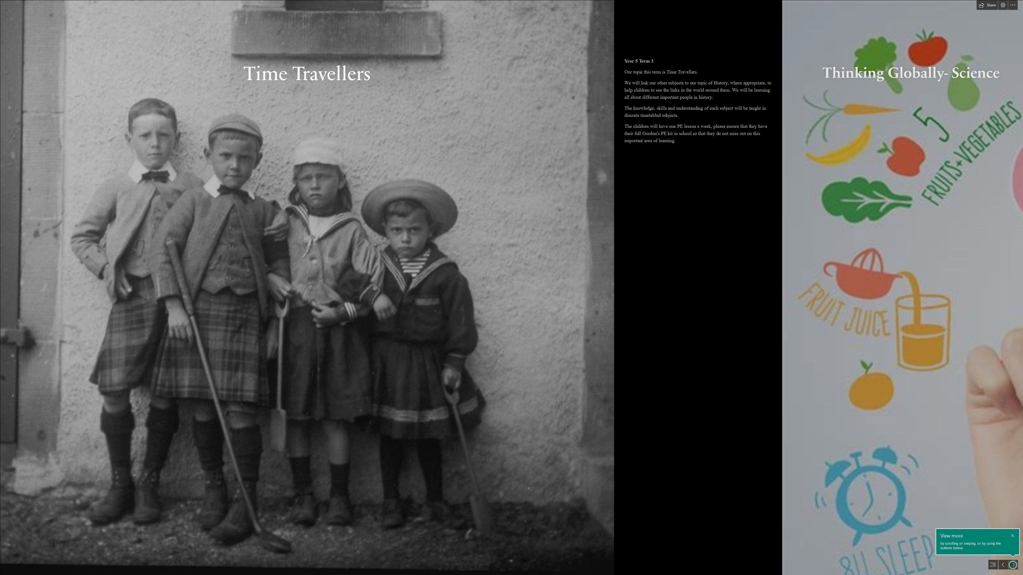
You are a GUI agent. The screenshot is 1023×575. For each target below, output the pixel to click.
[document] (511, 287)
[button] (987, 5)
